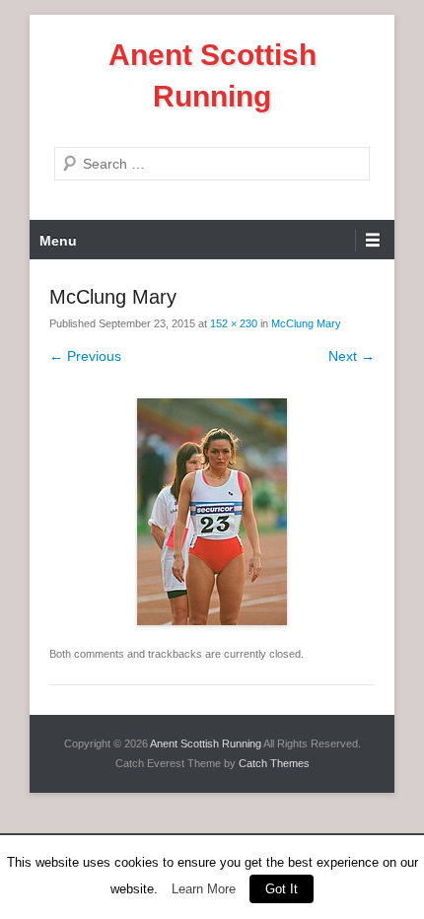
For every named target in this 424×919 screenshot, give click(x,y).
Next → (351, 356)
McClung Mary (306, 323)
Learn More (204, 889)
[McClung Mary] (212, 511)
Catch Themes (274, 763)
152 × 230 (233, 323)
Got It (281, 889)
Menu (58, 240)
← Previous (85, 356)
